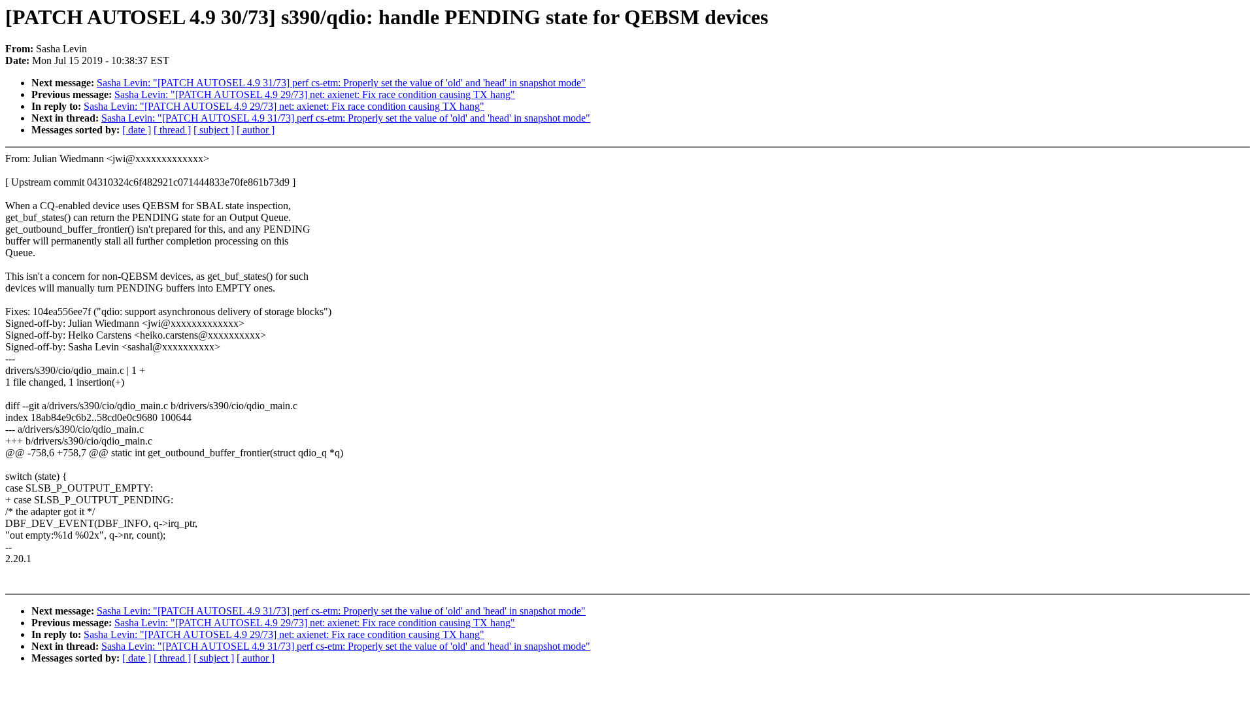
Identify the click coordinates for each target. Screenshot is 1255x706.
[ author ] (256, 129)
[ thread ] (172, 129)
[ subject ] (213, 129)
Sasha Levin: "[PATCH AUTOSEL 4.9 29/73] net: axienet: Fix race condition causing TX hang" (314, 94)
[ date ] (136, 129)
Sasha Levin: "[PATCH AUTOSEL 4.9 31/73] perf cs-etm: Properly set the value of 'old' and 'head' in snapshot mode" (341, 82)
